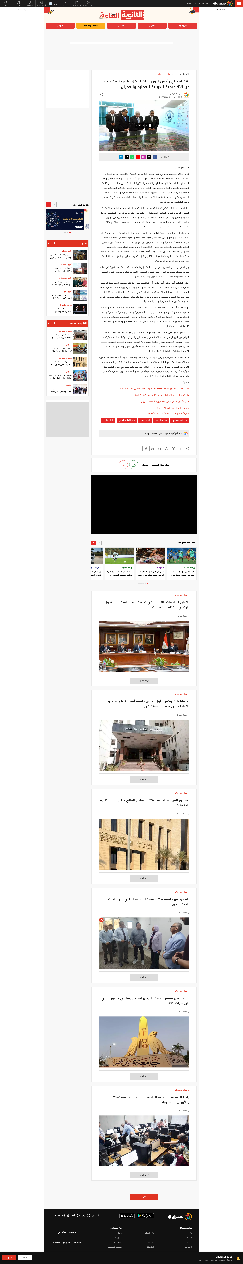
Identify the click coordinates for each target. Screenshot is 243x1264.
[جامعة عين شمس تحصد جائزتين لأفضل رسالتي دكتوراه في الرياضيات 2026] (144, 1043)
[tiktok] (68, 1216)
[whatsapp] (78, 1216)
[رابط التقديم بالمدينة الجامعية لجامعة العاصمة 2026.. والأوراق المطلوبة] (144, 1142)
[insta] (88, 1216)
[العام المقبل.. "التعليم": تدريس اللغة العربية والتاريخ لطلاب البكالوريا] (80, 348)
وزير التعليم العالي (127, 420)
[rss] (59, 1216)
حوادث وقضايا (66, 305)
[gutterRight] (221, 635)
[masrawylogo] (177, 1216)
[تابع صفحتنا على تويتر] (149, 157)
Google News (150, 434)
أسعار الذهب (29, 5)
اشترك (9, 1257)
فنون (152, 1238)
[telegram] (73, 1216)
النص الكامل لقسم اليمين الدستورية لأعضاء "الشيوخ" (165, 401)
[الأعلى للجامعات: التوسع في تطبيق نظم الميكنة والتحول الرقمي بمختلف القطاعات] (144, 648)
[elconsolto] (67, 1243)
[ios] (127, 1215)
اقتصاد (189, 1238)
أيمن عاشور (145, 420)
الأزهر (60, 25)
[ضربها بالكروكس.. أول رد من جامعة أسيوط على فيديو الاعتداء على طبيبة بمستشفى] (144, 747)
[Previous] (99, 543)
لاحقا (25, 1257)
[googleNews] (54, 1216)
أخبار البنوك (67, 251)
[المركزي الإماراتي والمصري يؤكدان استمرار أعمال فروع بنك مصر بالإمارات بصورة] (80, 255)
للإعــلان (17, 5)
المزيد (144, 1196)
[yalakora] (77, 1243)
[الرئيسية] (223, 3)
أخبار (176, 74)
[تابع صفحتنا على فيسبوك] (155, 157)
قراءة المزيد (144, 680)
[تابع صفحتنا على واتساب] (132, 157)
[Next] (93, 543)
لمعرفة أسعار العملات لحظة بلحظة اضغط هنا (168, 413)
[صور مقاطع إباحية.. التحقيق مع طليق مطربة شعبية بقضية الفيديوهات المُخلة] (80, 309)
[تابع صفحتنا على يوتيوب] (138, 157)
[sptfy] (63, 1216)
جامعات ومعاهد (91, 25)
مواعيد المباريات (88, 5)
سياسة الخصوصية (115, 1247)
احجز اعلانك (117, 1242)
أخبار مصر (68, 291)
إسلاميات (150, 1247)
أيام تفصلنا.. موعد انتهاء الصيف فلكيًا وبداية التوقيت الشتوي (160, 395)
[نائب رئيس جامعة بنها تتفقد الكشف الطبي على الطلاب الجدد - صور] (144, 944)
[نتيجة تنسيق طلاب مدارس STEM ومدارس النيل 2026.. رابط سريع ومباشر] (80, 389)
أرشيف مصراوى (77, 5)
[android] (145, 1215)
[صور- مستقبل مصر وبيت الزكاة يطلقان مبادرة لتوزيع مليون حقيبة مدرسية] (80, 375)
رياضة (189, 1242)
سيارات (151, 1242)
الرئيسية (183, 25)
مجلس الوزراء (161, 420)
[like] (133, 464)
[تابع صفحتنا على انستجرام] (143, 157)
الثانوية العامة (78, 323)
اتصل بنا (118, 1238)
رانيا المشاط (108, 420)
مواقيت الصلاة (65, 5)
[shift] (56, 1243)
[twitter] (93, 1216)
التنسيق (121, 25)
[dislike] (123, 464)
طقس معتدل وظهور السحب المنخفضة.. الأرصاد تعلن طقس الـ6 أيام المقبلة (154, 389)
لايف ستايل (187, 1247)
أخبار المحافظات (65, 264)
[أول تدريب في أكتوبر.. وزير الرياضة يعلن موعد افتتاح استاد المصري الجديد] (80, 282)
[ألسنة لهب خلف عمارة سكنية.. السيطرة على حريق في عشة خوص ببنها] (80, 268)
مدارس (152, 25)
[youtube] (83, 1216)
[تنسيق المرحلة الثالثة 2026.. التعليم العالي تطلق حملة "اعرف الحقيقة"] (144, 846)
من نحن (119, 1233)
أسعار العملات (41, 5)
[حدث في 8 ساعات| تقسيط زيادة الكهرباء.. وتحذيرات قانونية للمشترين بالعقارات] (80, 295)
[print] (152, 448)
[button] (239, 3)
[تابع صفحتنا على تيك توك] (127, 157)
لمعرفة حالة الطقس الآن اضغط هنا (173, 408)
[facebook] (98, 1216)
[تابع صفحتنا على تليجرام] (121, 157)
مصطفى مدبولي (180, 420)
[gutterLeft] (22, 635)
